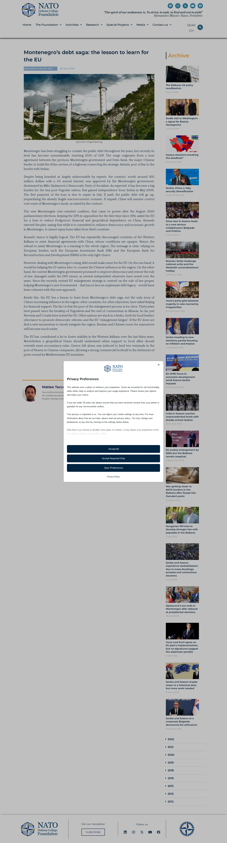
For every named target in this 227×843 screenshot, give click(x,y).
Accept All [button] (114, 449)
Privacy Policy (113, 477)
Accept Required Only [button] (113, 458)
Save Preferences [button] (113, 467)
